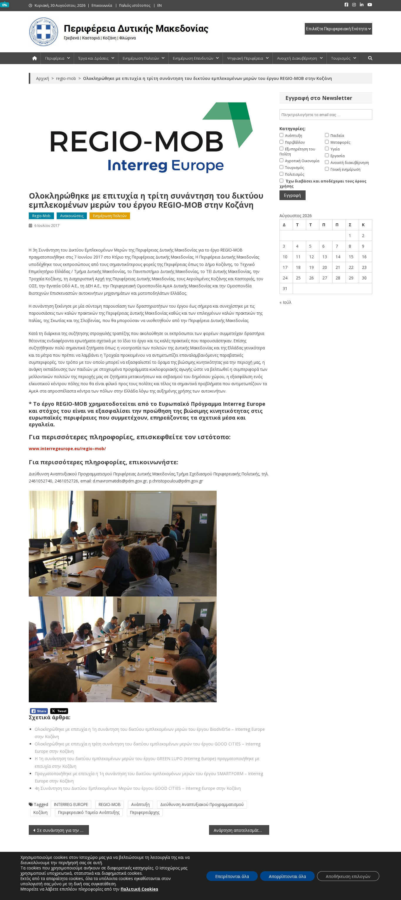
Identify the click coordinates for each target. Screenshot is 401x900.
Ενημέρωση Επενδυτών (193, 58)
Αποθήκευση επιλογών (348, 876)
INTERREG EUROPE (71, 804)
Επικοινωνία (102, 5)
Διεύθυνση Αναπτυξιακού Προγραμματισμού (202, 804)
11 (298, 256)
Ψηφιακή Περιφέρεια (245, 58)
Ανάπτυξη (140, 804)
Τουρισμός (341, 58)
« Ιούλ (285, 302)
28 (338, 278)
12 (311, 256)
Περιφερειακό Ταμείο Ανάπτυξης (88, 812)
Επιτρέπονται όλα (232, 876)
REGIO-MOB (110, 804)
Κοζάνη (40, 812)
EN (159, 5)
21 (338, 267)
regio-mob (41, 215)
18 (298, 267)
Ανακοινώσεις (71, 215)
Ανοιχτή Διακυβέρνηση (297, 58)
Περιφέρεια (54, 58)
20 (324, 267)
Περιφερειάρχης (144, 812)
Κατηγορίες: (292, 128)
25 (298, 278)
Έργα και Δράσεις (93, 58)
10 (285, 256)
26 (311, 278)
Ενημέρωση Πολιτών (141, 58)
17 (285, 267)
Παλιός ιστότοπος (134, 5)
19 (311, 267)
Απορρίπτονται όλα (287, 876)
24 (285, 278)
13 (324, 256)
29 (351, 278)
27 (324, 278)
